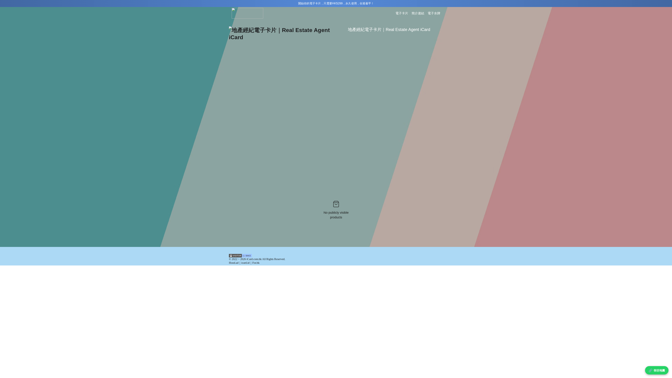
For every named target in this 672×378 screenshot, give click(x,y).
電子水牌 (434, 13)
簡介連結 (418, 13)
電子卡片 (402, 13)
